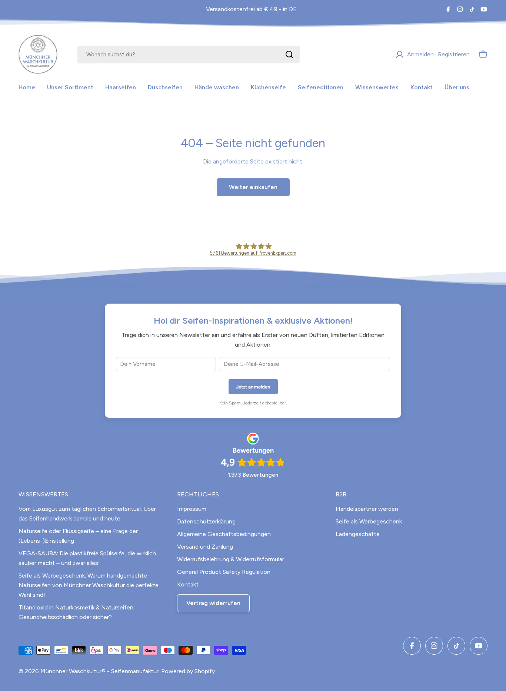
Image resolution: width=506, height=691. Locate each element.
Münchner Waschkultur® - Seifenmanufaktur (99, 671)
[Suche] (289, 54)
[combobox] (188, 54)
